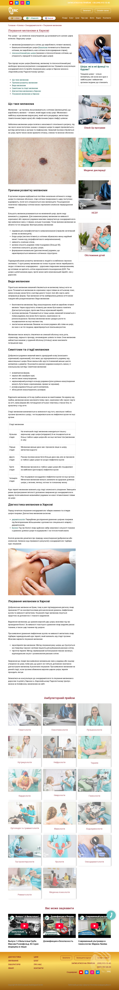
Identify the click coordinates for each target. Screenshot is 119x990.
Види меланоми (19, 85)
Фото (92, 18)
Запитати (87, 10)
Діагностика (14, 957)
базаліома (43, 47)
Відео (98, 18)
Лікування (13, 961)
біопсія (15, 528)
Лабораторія (14, 964)
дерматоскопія (18, 519)
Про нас (84, 18)
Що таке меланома (20, 80)
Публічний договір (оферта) (78, 985)
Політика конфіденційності (100, 985)
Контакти (107, 18)
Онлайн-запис (103, 10)
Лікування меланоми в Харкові (25, 94)
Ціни (77, 18)
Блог (71, 18)
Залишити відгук (83, 958)
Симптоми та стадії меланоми (25, 88)
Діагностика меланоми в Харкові (26, 91)
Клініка (20, 25)
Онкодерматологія (33, 25)
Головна (11, 25)
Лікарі (64, 18)
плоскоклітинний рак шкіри (24, 53)
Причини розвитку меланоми (24, 83)
